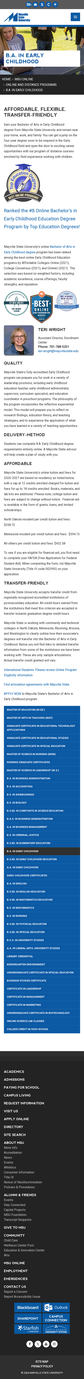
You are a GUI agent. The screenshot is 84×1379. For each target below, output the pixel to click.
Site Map (42, 1361)
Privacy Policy (42, 1366)
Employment (16, 1271)
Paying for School (21, 1087)
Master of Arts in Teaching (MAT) (30, 717)
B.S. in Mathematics (20, 907)
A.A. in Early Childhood (22, 867)
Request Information (24, 1103)
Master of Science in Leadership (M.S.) (33, 770)
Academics (14, 1072)
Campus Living (17, 1095)
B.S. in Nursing (17, 915)
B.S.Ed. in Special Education (26, 932)
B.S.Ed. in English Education (26, 891)
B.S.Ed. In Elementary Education (28, 843)
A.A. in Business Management (27, 826)
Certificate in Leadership (24, 988)
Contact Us (15, 1287)
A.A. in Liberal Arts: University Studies (33, 948)
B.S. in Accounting (20, 786)
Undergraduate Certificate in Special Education (40, 972)
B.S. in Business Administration (28, 778)
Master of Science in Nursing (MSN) (31, 754)
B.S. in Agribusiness (20, 794)
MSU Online (24, 79)
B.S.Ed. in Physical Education (27, 923)
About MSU (14, 1143)
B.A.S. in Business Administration (30, 818)
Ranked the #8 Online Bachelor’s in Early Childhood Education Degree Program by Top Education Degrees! (42, 219)
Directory (13, 1127)
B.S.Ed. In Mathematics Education (30, 899)
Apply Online (16, 1119)
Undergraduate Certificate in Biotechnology (38, 1012)
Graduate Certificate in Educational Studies (37, 737)
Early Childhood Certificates (27, 875)
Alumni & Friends (20, 1195)
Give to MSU (15, 1227)
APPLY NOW (12, 694)
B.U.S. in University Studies (25, 940)
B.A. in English (17, 883)
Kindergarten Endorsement (26, 964)
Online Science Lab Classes (25, 1021)
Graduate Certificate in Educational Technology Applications (41, 727)
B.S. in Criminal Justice (23, 835)
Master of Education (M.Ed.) (26, 709)
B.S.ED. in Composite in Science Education (35, 810)
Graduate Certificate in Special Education (36, 746)
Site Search (15, 1135)
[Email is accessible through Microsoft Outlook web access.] (35, 4)
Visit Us (11, 1111)
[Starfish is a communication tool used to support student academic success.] (55, 4)
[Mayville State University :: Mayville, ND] (17, 17)
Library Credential (20, 956)
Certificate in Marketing (24, 1004)
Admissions (14, 1079)
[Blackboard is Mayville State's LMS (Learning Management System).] (29, 4)
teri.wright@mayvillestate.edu (58, 351)
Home (6, 79)
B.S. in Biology (17, 802)
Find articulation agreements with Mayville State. (37, 684)
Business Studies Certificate (26, 980)
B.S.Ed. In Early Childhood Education (32, 859)
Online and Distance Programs (31, 85)
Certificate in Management (26, 996)
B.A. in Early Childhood (24, 90)
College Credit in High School (27, 1029)
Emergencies (16, 1279)
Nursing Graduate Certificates (28, 762)
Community (14, 1235)
